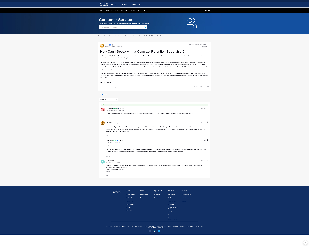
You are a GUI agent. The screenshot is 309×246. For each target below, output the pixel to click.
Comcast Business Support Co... (107, 36)
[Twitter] (159, 231)
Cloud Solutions (130, 204)
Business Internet (130, 194)
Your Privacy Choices (136, 226)
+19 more (121, 140)
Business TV (129, 201)
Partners (184, 191)
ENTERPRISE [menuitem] (116, 0)
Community (117, 226)
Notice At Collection (149, 226)
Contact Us (109, 226)
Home (101, 10)
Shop (128, 191)
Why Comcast (171, 194)
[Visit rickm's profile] (102, 46)
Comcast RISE (199, 226)
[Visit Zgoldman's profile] (103, 123)
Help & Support (144, 194)
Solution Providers (186, 194)
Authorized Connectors (188, 197)
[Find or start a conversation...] (145, 27)
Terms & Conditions (137, 10)
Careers (170, 211)
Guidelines (124, 10)
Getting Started (112, 10)
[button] (196, 87)
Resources (129, 210)
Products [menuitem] (115, 4)
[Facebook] (150, 231)
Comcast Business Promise (172, 208)
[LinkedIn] (154, 231)
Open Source (190, 226)
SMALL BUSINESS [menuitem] (108, 0)
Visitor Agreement (161, 226)
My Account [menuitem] (136, 4)
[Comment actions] (207, 108)
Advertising (171, 204)
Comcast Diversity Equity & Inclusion (172, 218)
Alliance (184, 201)
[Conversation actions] (208, 44)
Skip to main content (6, 8)
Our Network (171, 197)
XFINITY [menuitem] (101, 0)
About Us (171, 191)
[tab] (103, 94)
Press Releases (172, 201)
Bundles (128, 207)
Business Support (125, 36)
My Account (158, 191)
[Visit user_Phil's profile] (103, 141)
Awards (170, 214)
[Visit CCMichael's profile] (103, 109)
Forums (142, 197)
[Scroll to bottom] (305, 242)
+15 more (122, 108)
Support (142, 191)
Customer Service (138, 36)
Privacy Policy (125, 226)
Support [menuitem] (125, 4)
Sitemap (182, 226)
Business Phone (130, 197)
